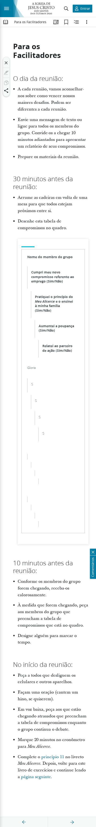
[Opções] (86, 22)
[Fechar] (6, 63)
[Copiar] (6, 83)
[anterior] (24, 822)
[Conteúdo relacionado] (76, 22)
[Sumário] (5, 22)
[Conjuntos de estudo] (56, 22)
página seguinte (36, 777)
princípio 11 (52, 757)
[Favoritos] (66, 22)
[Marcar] (6, 73)
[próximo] (72, 822)
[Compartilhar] (6, 91)
